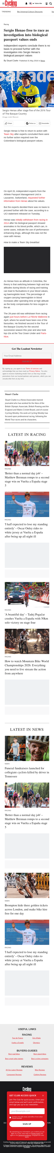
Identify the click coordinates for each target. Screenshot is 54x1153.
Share (10, 123)
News (43, 61)
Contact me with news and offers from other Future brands (27, 1117)
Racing (6, 24)
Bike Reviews (40, 1070)
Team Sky (9, 134)
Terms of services (32, 369)
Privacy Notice (34, 371)
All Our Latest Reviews (14, 1070)
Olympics (36, 1043)
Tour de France (17, 1038)
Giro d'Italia (36, 1038)
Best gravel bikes (40, 1054)
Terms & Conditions (24, 1135)
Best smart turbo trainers (14, 1059)
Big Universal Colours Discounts (30, 12)
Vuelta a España (18, 1043)
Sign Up (27, 1124)
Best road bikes (14, 1054)
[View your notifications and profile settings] (26, 3)
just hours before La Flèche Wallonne (28, 317)
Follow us (32, 123)
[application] (27, 260)
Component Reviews (14, 1075)
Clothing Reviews (40, 1075)
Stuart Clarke (12, 61)
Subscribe (38, 3)
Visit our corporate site (35, 1143)
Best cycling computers (39, 1059)
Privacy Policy (35, 1133)
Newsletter (45, 123)
